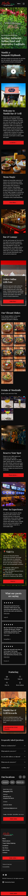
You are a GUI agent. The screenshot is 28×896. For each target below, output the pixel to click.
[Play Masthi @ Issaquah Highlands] (13, 71)
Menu (19, 3)
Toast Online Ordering (8, 843)
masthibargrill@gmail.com (10, 808)
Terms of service (7, 864)
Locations (5, 845)
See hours (21, 814)
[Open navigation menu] (23, 3)
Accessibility (5, 867)
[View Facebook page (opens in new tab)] (3, 875)
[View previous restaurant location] (20, 776)
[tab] (5, 782)
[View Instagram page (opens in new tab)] (6, 875)
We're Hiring (5, 850)
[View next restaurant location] (24, 776)
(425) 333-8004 (7, 805)
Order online (13, 819)
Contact (4, 852)
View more (6, 613)
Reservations (6, 841)
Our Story (5, 848)
